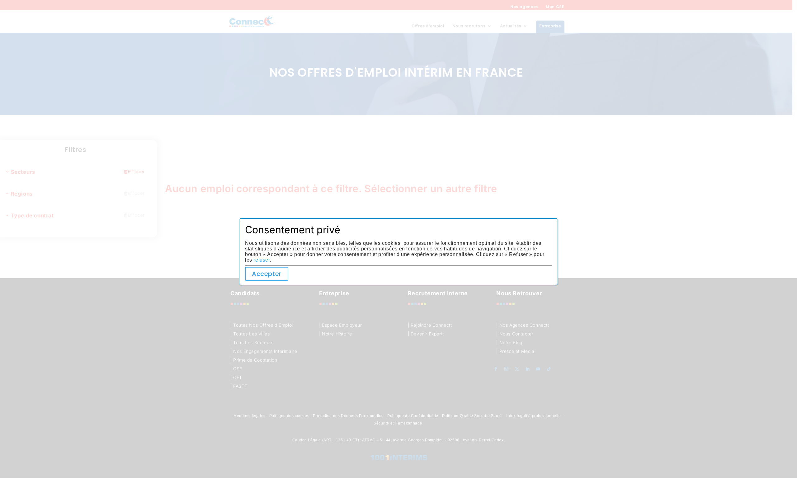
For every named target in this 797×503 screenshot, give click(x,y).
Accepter (266, 273)
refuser (261, 260)
